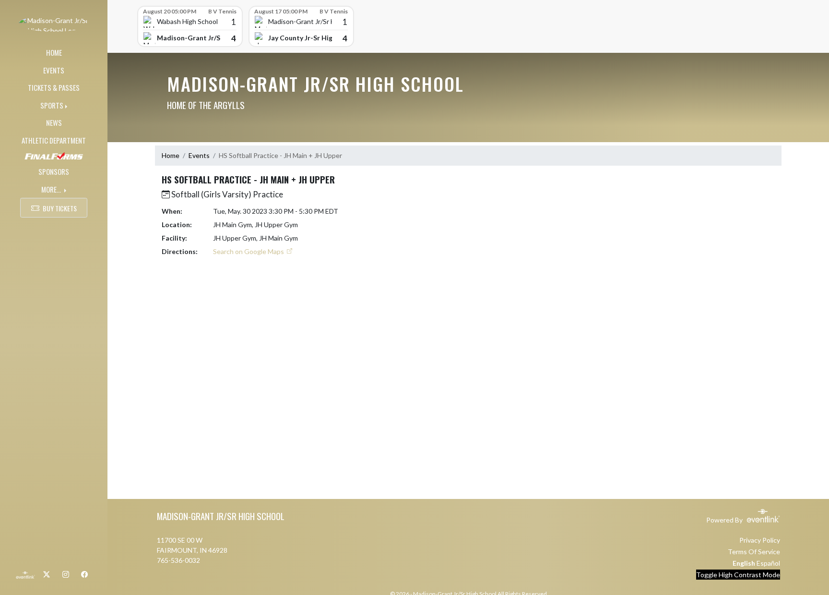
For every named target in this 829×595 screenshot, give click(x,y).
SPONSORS (53, 171)
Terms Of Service (754, 551)
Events (199, 155)
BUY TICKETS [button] (60, 208)
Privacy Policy (759, 540)
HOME (54, 52)
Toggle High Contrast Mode (738, 575)
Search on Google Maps (249, 251)
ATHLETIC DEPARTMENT (54, 140)
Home (170, 155)
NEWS (54, 122)
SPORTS (51, 105)
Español (768, 563)
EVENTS (53, 70)
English (744, 563)
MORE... (51, 189)
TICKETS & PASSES (54, 87)
